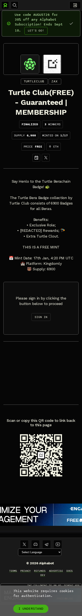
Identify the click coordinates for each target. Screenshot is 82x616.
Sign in (41, 317)
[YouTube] (58, 544)
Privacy (25, 570)
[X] (46, 158)
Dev (42, 575)
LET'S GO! (36, 30)
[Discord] (35, 544)
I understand (30, 609)
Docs (69, 570)
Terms (13, 570)
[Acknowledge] (71, 23)
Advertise (56, 570)
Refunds (40, 570)
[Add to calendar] (36, 158)
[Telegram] (46, 544)
